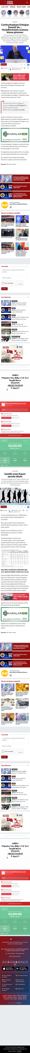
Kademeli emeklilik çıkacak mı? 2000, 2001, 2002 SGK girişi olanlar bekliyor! (19, 304)
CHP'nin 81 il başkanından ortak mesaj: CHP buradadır (7, 252)
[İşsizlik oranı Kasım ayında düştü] (15, 496)
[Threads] (21, 962)
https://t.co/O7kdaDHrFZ (17, 105)
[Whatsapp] (27, 962)
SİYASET (15, 22)
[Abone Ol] (28, 64)
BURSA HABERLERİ (22, 995)
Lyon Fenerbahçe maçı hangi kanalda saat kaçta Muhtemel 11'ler (20, 318)
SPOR (13, 308)
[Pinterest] (8, 962)
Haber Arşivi (20, 988)
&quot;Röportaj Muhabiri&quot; (18, 204)
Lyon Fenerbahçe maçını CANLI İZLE (18, 311)
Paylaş (4, 64)
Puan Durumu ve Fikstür (7, 985)
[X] (6, 962)
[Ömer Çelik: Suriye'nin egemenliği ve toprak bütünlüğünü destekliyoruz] (22, 219)
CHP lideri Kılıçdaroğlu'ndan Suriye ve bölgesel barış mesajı (22, 238)
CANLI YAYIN (4, 7)
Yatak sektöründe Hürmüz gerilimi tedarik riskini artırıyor (7, 723)
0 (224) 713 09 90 (7, 425)
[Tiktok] (19, 962)
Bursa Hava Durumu (23, 975)
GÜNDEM (12, 7)
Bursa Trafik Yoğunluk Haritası (20, 980)
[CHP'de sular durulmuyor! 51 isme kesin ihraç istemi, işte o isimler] (7, 219)
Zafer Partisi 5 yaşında (6, 237)
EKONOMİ (14, 301)
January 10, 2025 (19, 110)
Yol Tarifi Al (16, 417)
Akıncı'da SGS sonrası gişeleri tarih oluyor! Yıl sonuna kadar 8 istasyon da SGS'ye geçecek (20, 332)
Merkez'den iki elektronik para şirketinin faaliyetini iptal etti (22, 723)
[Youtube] (16, 962)
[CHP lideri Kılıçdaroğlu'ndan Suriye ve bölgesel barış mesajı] (22, 232)
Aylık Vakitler (5, 465)
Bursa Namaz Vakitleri (6, 980)
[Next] (24, 962)
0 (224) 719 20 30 (6, 417)
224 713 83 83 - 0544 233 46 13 (16, 953)
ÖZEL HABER (13, 999)
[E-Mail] (10, 207)
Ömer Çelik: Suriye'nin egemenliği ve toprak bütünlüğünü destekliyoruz (22, 225)
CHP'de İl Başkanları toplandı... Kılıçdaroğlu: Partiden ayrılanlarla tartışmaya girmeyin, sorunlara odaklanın (21, 253)
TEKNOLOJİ (7, 999)
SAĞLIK (20, 997)
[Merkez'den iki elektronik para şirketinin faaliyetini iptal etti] (22, 716)
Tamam (19, 1051)
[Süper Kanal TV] (8, 2)
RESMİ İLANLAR (22, 999)
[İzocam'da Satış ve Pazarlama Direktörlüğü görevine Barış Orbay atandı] (7, 702)
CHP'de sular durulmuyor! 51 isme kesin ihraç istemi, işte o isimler (7, 225)
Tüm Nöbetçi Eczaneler (15, 435)
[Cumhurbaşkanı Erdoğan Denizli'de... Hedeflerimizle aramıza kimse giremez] (15, 54)
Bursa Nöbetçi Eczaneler (6, 976)
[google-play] (21, 969)
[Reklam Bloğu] (15, 385)
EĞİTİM (24, 997)
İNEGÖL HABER (21, 7)
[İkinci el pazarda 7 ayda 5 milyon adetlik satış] (22, 702)
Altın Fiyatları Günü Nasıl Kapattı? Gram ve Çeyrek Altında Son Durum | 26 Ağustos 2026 (22, 693)
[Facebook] (3, 962)
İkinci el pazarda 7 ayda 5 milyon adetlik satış (22, 707)
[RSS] (15, 964)
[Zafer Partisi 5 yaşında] (7, 232)
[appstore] (8, 969)
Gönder (4, 288)
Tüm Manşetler (21, 984)
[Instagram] (11, 962)
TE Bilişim (18, 1003)
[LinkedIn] (14, 962)
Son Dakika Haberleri (5, 989)
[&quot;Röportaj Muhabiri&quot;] (4, 205)
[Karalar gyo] (15, 135)
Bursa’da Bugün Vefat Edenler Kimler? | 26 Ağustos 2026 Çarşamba (20, 339)
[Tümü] (28, 297)
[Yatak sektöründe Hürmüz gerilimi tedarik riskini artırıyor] (7, 716)
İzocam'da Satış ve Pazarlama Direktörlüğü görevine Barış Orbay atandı (7, 708)
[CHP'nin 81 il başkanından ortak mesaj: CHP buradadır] (7, 246)
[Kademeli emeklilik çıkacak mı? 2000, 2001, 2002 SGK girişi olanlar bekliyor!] (7, 687)
